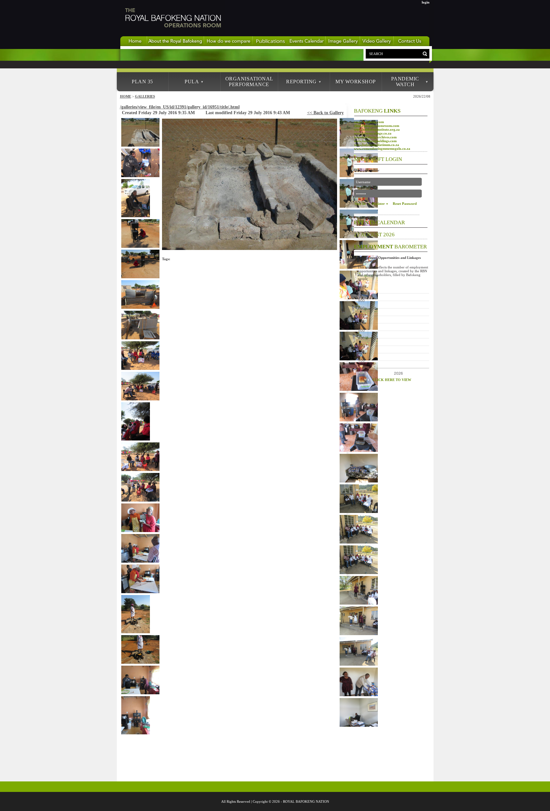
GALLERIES (145, 96)
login (425, 2)
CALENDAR (379, 222)
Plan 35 (142, 81)
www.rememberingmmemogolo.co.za (382, 148)
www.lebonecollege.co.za (372, 133)
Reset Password (405, 203)
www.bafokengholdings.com (375, 141)
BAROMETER (390, 247)
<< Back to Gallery (325, 112)
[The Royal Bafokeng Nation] (172, 35)
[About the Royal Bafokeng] (175, 45)
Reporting (301, 81)
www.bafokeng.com (369, 122)
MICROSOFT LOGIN (378, 159)
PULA (192, 81)
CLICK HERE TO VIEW (391, 380)
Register (378, 203)
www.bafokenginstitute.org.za (377, 129)
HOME (125, 96)
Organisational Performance (249, 81)
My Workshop (355, 81)
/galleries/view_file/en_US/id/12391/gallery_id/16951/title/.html (180, 107)
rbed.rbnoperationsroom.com (376, 126)
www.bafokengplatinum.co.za (376, 145)
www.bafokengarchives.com (375, 137)
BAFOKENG (377, 111)
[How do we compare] (228, 45)
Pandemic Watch (405, 81)
